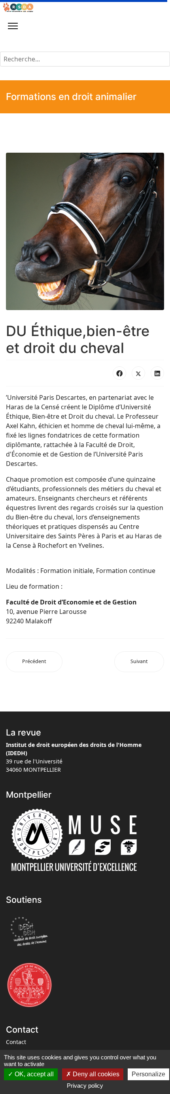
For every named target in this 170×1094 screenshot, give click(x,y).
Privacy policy (85, 1085)
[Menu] (13, 26)
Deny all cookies (95, 1074)
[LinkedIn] (157, 373)
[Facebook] (119, 373)
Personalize (148, 1074)
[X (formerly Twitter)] (138, 373)
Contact (16, 1042)
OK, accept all (33, 1074)
